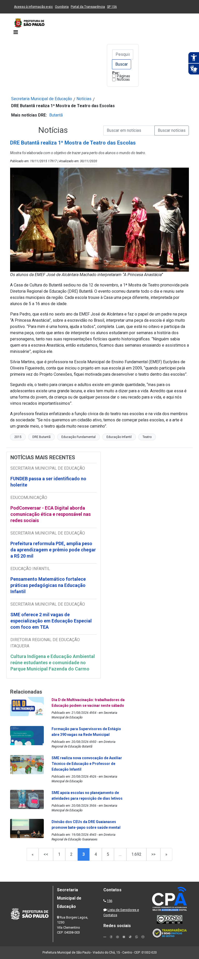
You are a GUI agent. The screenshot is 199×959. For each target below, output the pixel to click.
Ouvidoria (62, 7)
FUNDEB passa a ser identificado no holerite (48, 482)
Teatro (147, 437)
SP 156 (112, 7)
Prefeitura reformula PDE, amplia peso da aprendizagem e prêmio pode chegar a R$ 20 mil (53, 550)
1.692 (136, 854)
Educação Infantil (119, 437)
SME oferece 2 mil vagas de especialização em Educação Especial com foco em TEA (51, 621)
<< (46, 854)
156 (109, 901)
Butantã (56, 115)
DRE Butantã (41, 437)
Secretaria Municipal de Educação (41, 98)
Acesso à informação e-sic (33, 7)
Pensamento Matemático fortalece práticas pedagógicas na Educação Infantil (48, 585)
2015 (18, 437)
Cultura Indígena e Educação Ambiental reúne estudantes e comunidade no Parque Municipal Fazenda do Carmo (52, 663)
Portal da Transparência (88, 7)
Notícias (123, 79)
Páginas (123, 76)
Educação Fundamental (78, 437)
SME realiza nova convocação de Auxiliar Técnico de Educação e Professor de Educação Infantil (87, 763)
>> (153, 854)
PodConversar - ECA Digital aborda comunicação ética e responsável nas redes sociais (50, 514)
